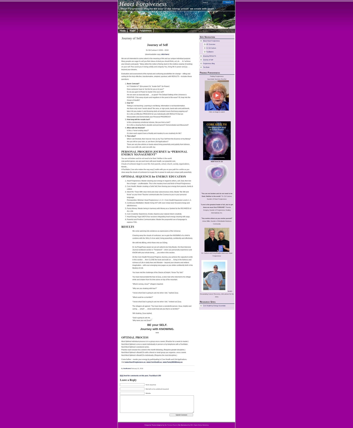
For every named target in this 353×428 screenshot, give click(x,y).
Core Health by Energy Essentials (214, 306)
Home (122, 30)
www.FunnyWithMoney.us (173, 362)
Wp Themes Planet (171, 425)
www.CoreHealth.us (154, 362)
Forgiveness (146, 30)
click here (165, 54)
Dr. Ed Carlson (211, 48)
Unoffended (127, 368)
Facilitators (210, 52)
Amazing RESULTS (209, 56)
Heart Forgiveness (143, 4)
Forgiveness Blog (209, 63)
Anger (133, 30)
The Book (206, 67)
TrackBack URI (155, 376)
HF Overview (210, 44)
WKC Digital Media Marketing (199, 425)
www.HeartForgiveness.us (135, 362)
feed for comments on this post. (134, 376)
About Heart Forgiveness (211, 41)
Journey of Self (131, 38)
